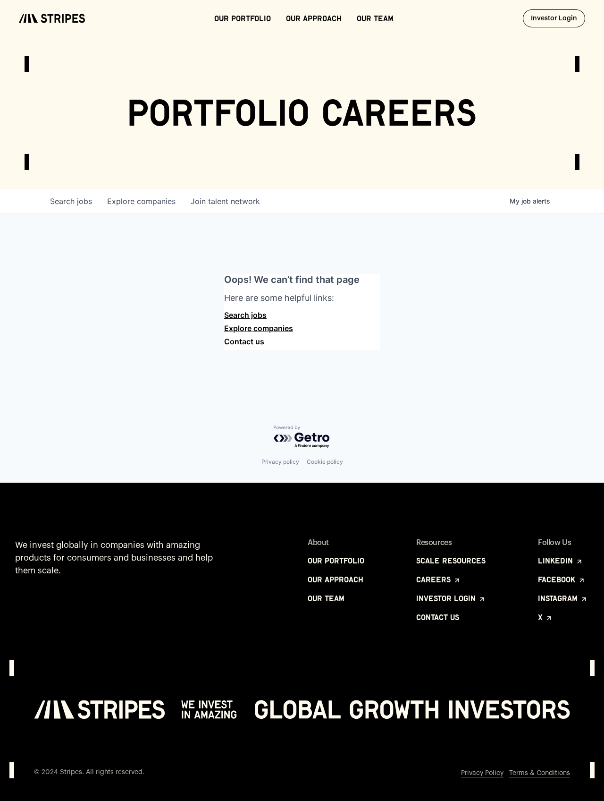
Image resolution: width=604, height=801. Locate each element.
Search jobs (245, 315)
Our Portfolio (242, 18)
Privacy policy (280, 461)
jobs (71, 201)
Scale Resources (451, 560)
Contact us (244, 341)
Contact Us (437, 617)
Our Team (375, 18)
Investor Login (558, 18)
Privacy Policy (482, 773)
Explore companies (258, 328)
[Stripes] (52, 18)
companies (141, 201)
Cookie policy (325, 461)
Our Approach (314, 18)
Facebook (558, 579)
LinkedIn (556, 560)
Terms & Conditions (539, 773)
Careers (434, 579)
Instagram (559, 598)
